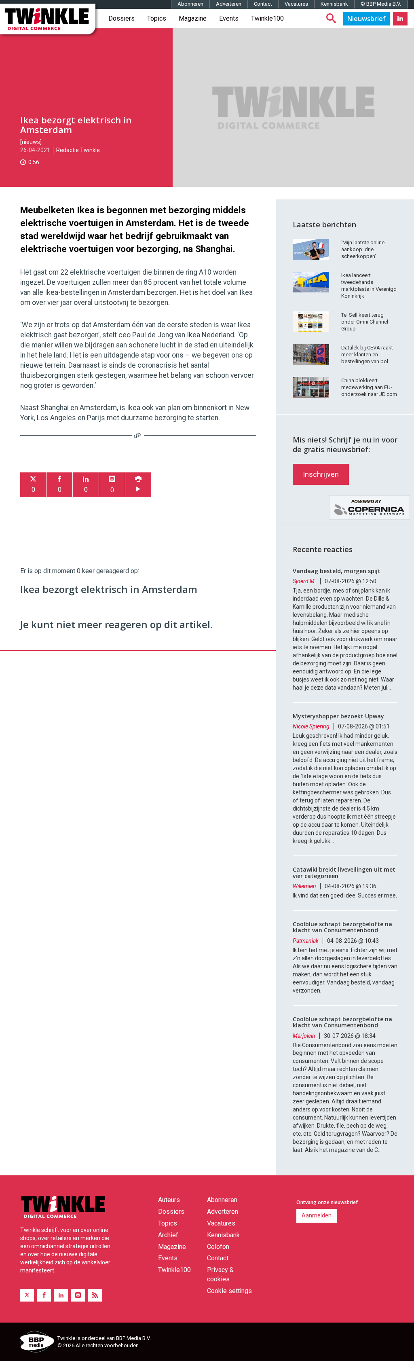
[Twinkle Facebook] (44, 1295)
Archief (168, 1235)
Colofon (218, 1247)
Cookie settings (229, 1291)
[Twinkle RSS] (95, 1295)
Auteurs (169, 1200)
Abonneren (190, 4)
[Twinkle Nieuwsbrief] (366, 18)
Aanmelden (317, 1215)
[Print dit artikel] (138, 484)
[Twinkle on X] (27, 1295)
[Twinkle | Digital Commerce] (47, 19)
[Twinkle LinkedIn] (400, 18)
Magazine (193, 18)
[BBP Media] (35, 1343)
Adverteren (228, 4)
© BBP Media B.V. (381, 4)
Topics (156, 18)
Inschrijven (321, 474)
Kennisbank (334, 4)
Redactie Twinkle (78, 150)
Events (229, 18)
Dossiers (121, 18)
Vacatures (296, 4)
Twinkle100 (267, 18)
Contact (263, 4)
